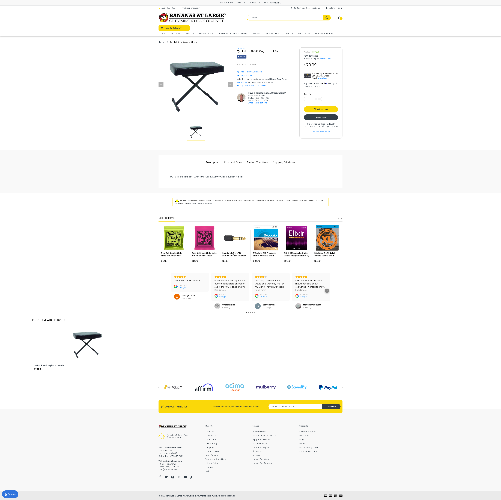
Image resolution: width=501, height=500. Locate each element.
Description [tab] (212, 162)
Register (330, 8)
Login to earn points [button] (321, 131)
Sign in (339, 8)
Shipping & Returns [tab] (284, 162)
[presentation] (338, 218)
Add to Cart (322, 109)
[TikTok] (191, 478)
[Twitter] (166, 478)
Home (161, 42)
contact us (242, 82)
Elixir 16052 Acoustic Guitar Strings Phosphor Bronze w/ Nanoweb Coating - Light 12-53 (296, 257)
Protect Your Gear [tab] (257, 162)
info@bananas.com (190, 8)
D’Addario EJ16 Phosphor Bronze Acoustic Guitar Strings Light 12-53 (264, 255)
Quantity (307, 94)
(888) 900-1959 (168, 8)
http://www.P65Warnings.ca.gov (200, 203)
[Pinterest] (178, 478)
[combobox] (288, 17)
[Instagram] (172, 478)
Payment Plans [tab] (233, 162)
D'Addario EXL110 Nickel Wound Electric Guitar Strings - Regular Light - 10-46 (326, 257)
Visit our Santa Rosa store (170, 461)
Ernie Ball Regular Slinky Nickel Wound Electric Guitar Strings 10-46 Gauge (173, 255)
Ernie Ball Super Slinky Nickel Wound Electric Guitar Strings (204, 255)
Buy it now (321, 117)
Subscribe (331, 406)
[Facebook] (160, 478)
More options (261, 103)
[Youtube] (185, 478)
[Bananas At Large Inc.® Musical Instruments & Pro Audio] (193, 18)
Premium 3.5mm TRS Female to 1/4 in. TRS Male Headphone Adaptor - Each (234, 257)
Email (250, 103)
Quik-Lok (241, 48)
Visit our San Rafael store (170, 447)
